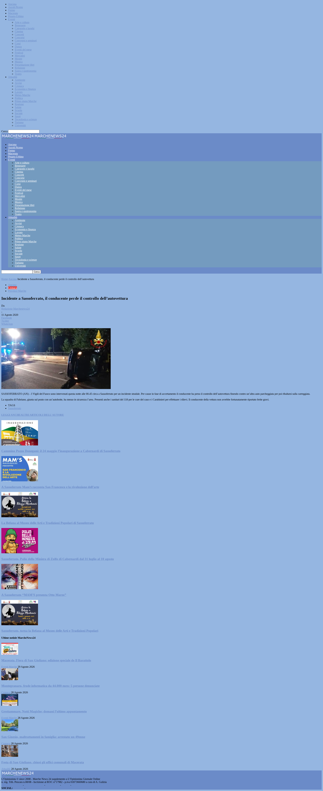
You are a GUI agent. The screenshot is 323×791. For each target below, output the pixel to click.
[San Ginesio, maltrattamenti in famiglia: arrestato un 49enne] (9, 730)
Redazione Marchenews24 (15, 308)
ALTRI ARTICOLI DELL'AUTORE (42, 414)
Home (4, 279)
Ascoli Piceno (15, 7)
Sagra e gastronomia (25, 70)
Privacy (66, 785)
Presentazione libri (24, 64)
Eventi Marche (9, 666)
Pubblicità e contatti (11, 785)
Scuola (18, 110)
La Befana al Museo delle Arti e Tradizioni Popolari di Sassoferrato (47, 523)
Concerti (19, 34)
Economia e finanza (25, 89)
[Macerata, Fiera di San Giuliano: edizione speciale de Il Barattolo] (9, 653)
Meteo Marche (22, 95)
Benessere (20, 25)
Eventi (11, 19)
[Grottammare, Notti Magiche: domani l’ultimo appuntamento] (9, 704)
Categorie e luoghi (24, 28)
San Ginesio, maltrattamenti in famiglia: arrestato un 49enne (43, 737)
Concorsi (19, 37)
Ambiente (20, 80)
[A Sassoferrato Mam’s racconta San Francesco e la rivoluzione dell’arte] (19, 480)
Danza (18, 46)
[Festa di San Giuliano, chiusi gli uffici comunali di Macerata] (9, 755)
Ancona (12, 4)
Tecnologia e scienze (26, 119)
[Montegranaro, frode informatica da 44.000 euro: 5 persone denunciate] (9, 679)
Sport (18, 116)
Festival (19, 52)
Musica (19, 61)
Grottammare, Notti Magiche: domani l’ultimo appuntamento (44, 711)
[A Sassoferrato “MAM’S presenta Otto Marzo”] (19, 588)
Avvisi (18, 83)
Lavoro (19, 92)
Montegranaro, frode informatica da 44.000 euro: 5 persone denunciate (50, 686)
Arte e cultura (22, 22)
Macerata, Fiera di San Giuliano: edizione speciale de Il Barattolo (46, 660)
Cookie (76, 785)
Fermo (11, 10)
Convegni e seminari (26, 40)
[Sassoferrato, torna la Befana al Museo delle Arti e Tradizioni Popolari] (19, 624)
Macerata (13, 13)
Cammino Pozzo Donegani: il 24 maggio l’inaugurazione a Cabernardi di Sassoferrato (60, 451)
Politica (19, 98)
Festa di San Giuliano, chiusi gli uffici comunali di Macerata (42, 762)
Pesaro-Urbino (16, 16)
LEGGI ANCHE (11, 414)
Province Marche (17, 290)
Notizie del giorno (34, 785)
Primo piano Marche (26, 101)
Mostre (18, 58)
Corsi (18, 43)
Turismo (19, 122)
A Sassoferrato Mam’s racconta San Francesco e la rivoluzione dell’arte (50, 487)
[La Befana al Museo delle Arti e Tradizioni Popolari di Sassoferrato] (19, 516)
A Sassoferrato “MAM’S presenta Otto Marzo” (33, 595)
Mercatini (20, 55)
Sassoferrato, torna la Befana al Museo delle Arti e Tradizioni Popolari (49, 630)
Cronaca (19, 86)
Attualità (12, 76)
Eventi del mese (23, 49)
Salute (18, 107)
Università (20, 125)
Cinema (19, 31)
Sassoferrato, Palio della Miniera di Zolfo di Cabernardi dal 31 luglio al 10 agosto (57, 559)
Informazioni (52, 785)
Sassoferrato (14, 408)
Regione (19, 104)
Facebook (18, 788)
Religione (20, 67)
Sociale (19, 113)
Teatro (18, 73)
